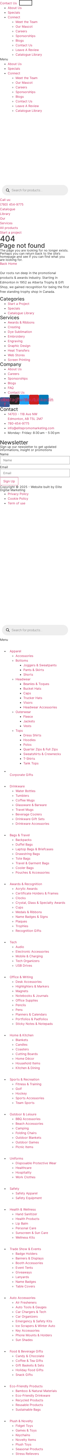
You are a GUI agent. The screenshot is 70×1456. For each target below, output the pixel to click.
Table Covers (25, 1286)
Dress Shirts (32, 735)
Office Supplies (27, 1000)
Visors (27, 702)
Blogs (20, 40)
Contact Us (8, 3)
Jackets (29, 721)
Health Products (27, 1219)
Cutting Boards (27, 1054)
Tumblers (22, 795)
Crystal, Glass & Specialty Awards (40, 903)
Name (4, 454)
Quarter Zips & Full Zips (40, 749)
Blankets (22, 1040)
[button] (35, 59)
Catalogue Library (29, 54)
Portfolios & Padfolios (32, 1019)
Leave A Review (27, 50)
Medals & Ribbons (29, 912)
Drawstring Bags (28, 854)
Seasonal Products (29, 1449)
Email (4, 467)
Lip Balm (22, 1223)
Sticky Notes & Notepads (34, 1024)
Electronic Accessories (32, 951)
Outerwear (23, 712)
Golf (19, 1089)
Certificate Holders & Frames (37, 893)
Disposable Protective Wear (36, 1163)
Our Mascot (24, 26)
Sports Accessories (30, 1098)
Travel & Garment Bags (32, 863)
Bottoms (22, 660)
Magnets (22, 991)
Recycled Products (29, 1400)
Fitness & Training (28, 1084)
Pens (19, 1010)
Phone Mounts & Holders (34, 1335)
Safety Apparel (27, 1193)
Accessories (24, 656)
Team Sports (25, 1103)
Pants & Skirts (33, 670)
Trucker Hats (32, 698)
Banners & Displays (30, 1258)
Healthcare (24, 1168)
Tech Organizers (27, 961)
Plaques (21, 921)
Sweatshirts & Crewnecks (42, 754)
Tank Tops (30, 763)
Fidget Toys (24, 1426)
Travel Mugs (24, 810)
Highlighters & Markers (32, 986)
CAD (44, 3)
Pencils (21, 1005)
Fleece (28, 716)
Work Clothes (25, 1177)
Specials (14, 12)
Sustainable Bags (28, 1409)
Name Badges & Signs (32, 917)
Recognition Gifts (28, 931)
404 (7, 238)
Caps (27, 693)
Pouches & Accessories (33, 872)
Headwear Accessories (40, 707)
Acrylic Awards (27, 889)
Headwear (23, 679)
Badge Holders (26, 1254)
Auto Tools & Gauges (31, 1307)
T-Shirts (29, 759)
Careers (21, 31)
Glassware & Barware (31, 805)
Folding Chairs (26, 1133)
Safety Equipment (29, 1198)
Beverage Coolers (29, 814)
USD (28, 3)
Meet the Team (27, 22)
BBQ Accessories (28, 1119)
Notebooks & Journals (32, 996)
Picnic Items (24, 1147)
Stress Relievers (27, 1454)
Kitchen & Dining (28, 1068)
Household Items (28, 1063)
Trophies (22, 926)
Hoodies (29, 740)
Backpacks (24, 840)
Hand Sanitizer (26, 1214)
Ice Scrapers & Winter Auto (35, 1326)
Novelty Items (26, 1440)
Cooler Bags (25, 868)
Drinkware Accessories (32, 824)
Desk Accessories (29, 982)
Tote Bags (23, 858)
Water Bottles (25, 791)
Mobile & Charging (29, 956)
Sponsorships (25, 36)
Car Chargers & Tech (31, 1312)
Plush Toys (23, 1444)
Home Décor (25, 1058)
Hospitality (24, 1172)
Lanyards (22, 1277)
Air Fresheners (26, 1302)
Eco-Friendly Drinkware (33, 1395)
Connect (14, 17)
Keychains (23, 1435)
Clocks (21, 898)
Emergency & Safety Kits (34, 1321)
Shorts (28, 674)
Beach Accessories (29, 1123)
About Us (15, 8)
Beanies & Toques (36, 684)
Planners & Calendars (31, 1014)
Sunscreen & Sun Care (32, 1233)
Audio (20, 947)
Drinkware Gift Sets (30, 819)
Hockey (21, 1093)
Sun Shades (24, 1340)
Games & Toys (26, 1430)
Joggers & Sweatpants (40, 665)
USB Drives (24, 965)
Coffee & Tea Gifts (29, 1361)
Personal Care (26, 1228)
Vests (27, 726)
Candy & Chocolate (30, 1356)
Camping (22, 1128)
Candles (21, 1044)
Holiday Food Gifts (29, 1370)
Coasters (22, 1049)
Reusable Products (29, 1405)
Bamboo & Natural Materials (36, 1391)
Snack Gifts (24, 1375)
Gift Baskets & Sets (30, 1365)
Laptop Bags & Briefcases (34, 849)
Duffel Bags (24, 844)
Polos (27, 744)
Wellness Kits (25, 1237)
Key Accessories (27, 1330)
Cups (19, 907)
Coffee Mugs (25, 800)
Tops (19, 730)
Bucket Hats (32, 688)
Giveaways (24, 1272)
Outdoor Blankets (28, 1137)
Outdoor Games (27, 1142)
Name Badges (26, 1282)
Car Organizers (27, 1316)
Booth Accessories (29, 1263)
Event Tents (24, 1268)
